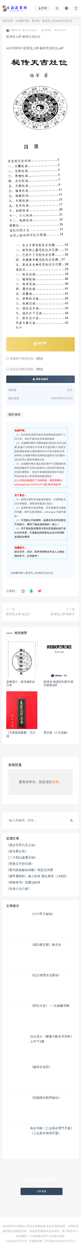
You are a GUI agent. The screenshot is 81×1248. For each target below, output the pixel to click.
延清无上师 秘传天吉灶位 (39, 573)
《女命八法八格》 (18, 888)
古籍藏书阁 (22, 21)
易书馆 (36, 21)
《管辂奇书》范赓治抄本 (23, 882)
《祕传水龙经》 (41, 1067)
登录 (55, 782)
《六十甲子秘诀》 (42, 914)
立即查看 (42, 1191)
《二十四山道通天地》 (21, 857)
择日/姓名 (15, 414)
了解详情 (42, 1201)
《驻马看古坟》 (17, 851)
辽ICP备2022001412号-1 (60, 1241)
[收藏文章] (23, 591)
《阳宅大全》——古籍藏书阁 (49, 1005)
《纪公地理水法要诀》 (45, 975)
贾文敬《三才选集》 (56, 732)
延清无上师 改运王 (18, 614)
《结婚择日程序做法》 (45, 1097)
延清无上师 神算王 (63, 614)
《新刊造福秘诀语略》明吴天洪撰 (29, 870)
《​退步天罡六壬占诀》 (21, 845)
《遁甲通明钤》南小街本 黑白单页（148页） (37, 876)
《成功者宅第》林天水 (45, 944)
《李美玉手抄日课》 (20, 863)
